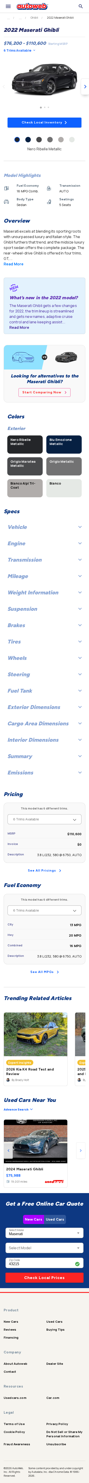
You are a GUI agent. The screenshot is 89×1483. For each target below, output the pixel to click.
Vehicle (17, 527)
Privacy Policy (57, 1424)
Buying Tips (55, 1329)
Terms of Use (14, 1424)
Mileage (17, 576)
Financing (11, 1337)
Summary (19, 756)
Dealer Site (54, 1364)
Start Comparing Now (41, 392)
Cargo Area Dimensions (37, 723)
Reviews (10, 1329)
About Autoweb (15, 1364)
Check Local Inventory (42, 122)
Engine (16, 543)
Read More (14, 263)
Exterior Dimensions (33, 707)
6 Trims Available (17, 50)
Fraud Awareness (17, 1444)
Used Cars (55, 1219)
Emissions (20, 772)
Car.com (52, 1398)
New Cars (33, 1219)
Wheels (16, 658)
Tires (14, 641)
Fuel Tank (19, 690)
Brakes (16, 625)
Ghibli (34, 18)
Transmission (24, 559)
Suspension (22, 609)
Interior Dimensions (32, 739)
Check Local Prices (44, 1277)
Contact (10, 1372)
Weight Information (32, 592)
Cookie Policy (14, 1432)
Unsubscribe (56, 1444)
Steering (18, 674)
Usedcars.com (15, 1398)
